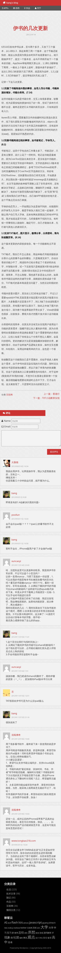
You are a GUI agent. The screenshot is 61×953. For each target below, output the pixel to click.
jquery (45, 922)
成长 (26, 933)
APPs (6, 8)
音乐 (45, 937)
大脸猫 (14, 462)
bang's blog (12, 3)
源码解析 (47, 932)
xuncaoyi (16, 561)
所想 (31, 932)
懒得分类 (10, 910)
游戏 (41, 932)
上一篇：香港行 (52, 393)
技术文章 (10, 893)
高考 (10, 942)
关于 (39, 8)
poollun (15, 514)
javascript (35, 922)
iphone (26, 923)
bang (14, 493)
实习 (9, 932)
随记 (8, 897)
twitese (17, 928)
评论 (41, 938)
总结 (21, 932)
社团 (16, 937)
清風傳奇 (16, 734)
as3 (9, 922)
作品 (28, 8)
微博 (16, 932)
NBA (5, 928)
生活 (8, 889)
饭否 (49, 937)
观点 (31, 937)
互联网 (9, 394)
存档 (17, 8)
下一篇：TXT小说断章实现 (46, 398)
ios (20, 922)
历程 (35, 927)
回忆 (38, 928)
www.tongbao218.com (23, 840)
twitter (23, 927)
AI (5, 922)
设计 (37, 938)
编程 (21, 938)
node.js (10, 928)
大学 (44, 927)
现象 (7, 937)
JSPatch (52, 922)
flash (14, 922)
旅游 (37, 933)
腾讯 (25, 937)
